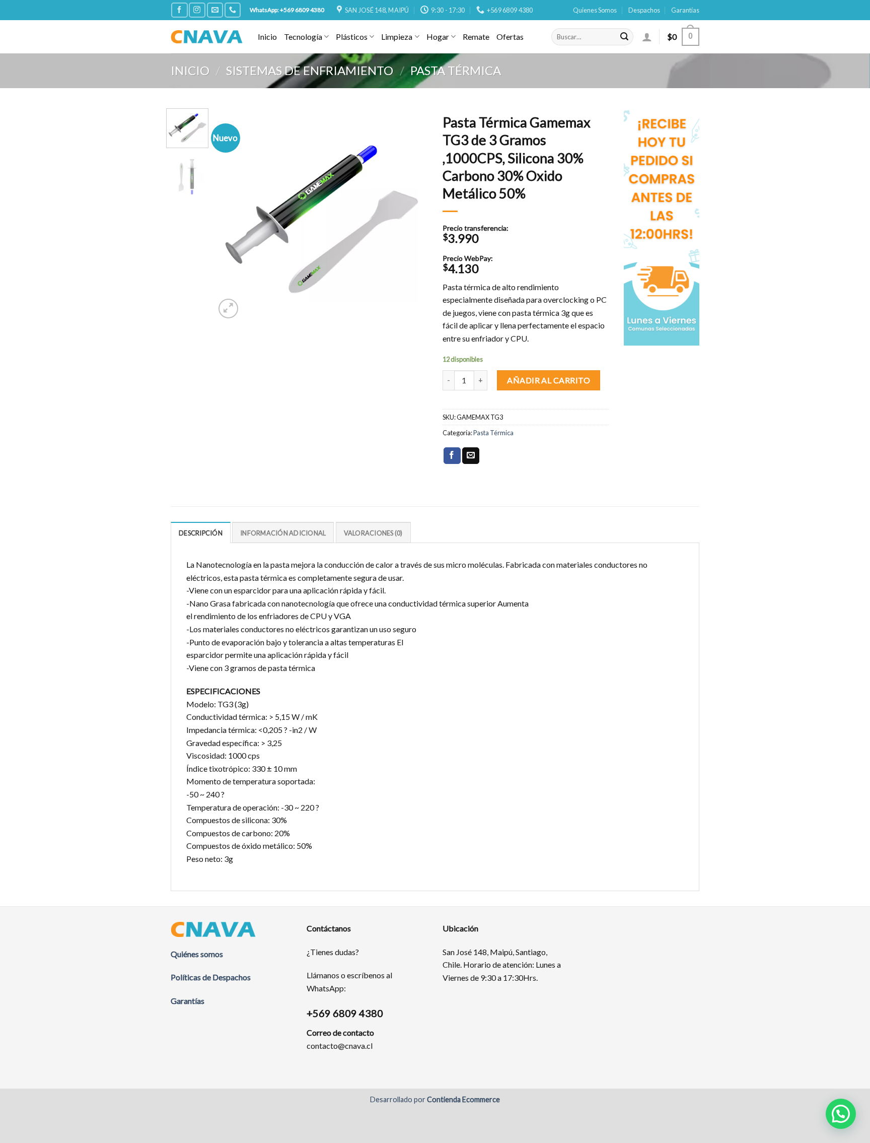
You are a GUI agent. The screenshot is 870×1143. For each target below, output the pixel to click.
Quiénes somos (197, 954)
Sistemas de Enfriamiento (309, 70)
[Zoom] (228, 308)
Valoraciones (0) (373, 533)
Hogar (437, 36)
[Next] (411, 214)
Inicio (267, 36)
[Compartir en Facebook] (452, 455)
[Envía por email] (470, 455)
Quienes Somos (595, 10)
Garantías (685, 10)
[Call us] (233, 10)
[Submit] (624, 36)
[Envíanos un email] (215, 10)
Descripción (201, 533)
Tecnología (303, 36)
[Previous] (232, 214)
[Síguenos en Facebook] (179, 10)
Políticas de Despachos (211, 977)
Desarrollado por (435, 1099)
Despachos (644, 10)
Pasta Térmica (455, 70)
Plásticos (352, 36)
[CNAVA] (207, 36)
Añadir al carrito (548, 380)
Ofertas (510, 36)
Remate (476, 36)
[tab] (201, 532)
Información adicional (283, 533)
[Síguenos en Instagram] (197, 10)
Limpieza (396, 36)
